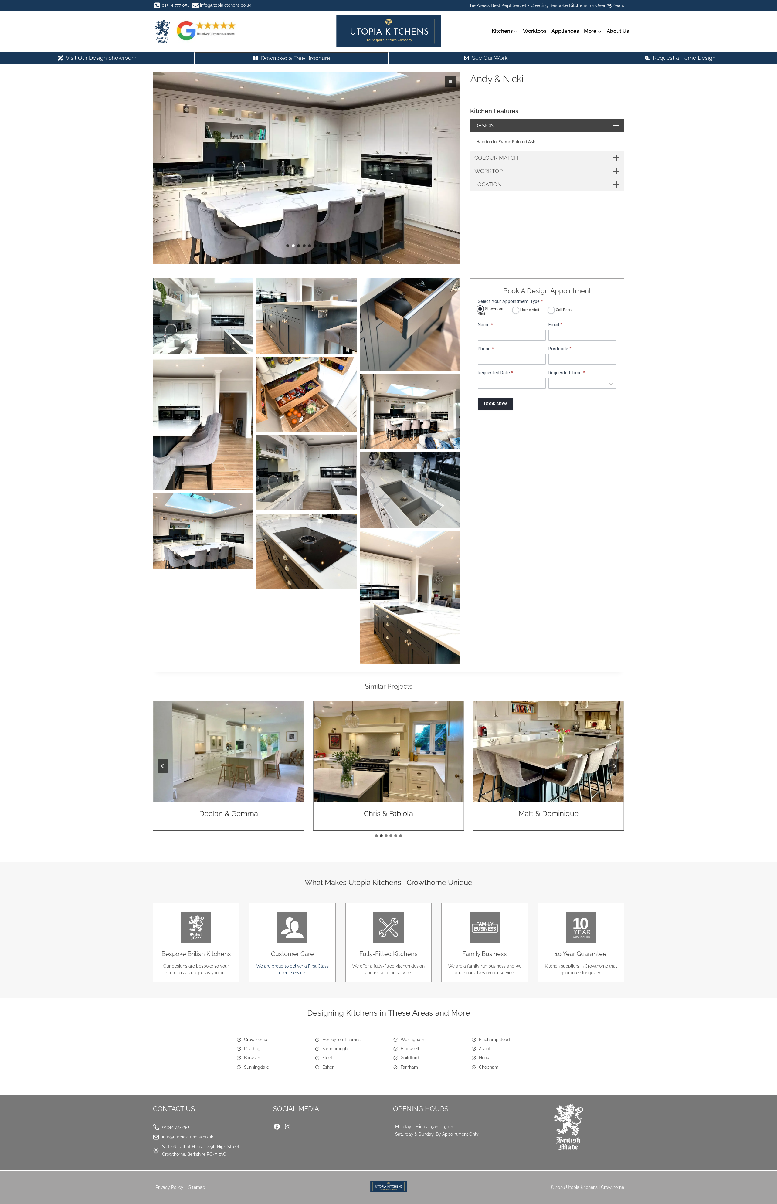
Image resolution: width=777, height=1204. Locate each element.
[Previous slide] (163, 766)
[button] (450, 81)
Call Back (563, 309)
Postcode (560, 349)
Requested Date (495, 373)
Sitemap (196, 1187)
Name (485, 325)
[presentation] (228, 751)
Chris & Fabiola (388, 813)
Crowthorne (255, 1039)
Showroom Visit (491, 311)
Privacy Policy (169, 1187)
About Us (618, 31)
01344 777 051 (175, 1126)
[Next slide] (614, 766)
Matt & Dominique (548, 813)
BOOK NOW (495, 404)
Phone (486, 349)
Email (555, 325)
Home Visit (529, 309)
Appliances (565, 31)
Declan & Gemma (228, 813)
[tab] (376, 835)
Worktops (534, 31)
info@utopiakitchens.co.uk (187, 1136)
